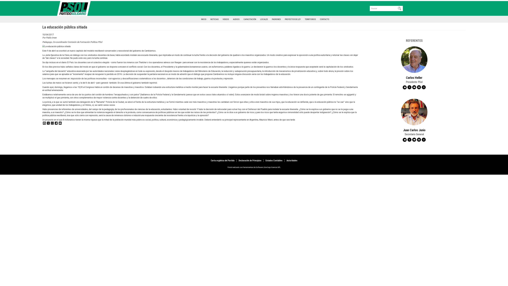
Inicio (203, 19)
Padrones (276, 19)
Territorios (310, 19)
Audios (236, 19)
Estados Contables (274, 160)
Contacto (324, 19)
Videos (226, 19)
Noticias (214, 19)
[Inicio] (75, 8)
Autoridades (292, 160)
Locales (264, 19)
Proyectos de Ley (293, 19)
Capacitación (250, 19)
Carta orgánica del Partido (223, 160)
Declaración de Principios (250, 160)
